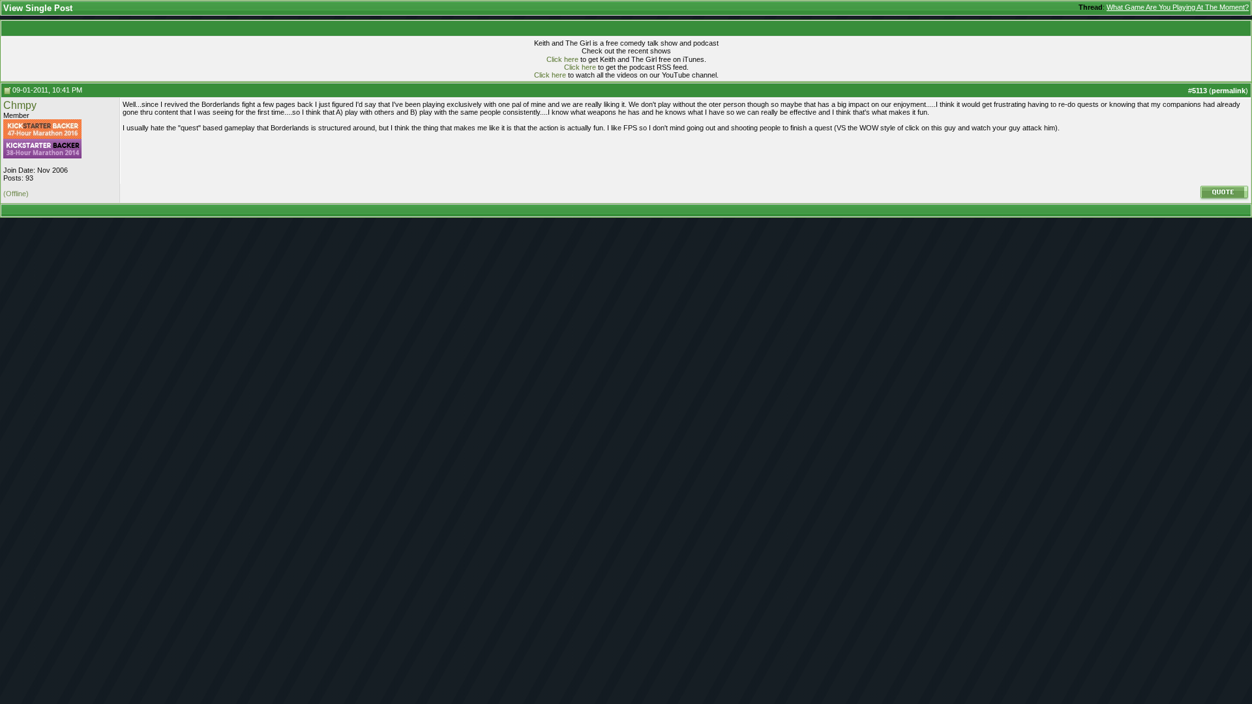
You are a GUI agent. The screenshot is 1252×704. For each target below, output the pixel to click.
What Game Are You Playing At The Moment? (1178, 7)
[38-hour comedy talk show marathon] (42, 156)
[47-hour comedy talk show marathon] (42, 136)
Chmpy (20, 105)
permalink (1228, 91)
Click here (562, 59)
